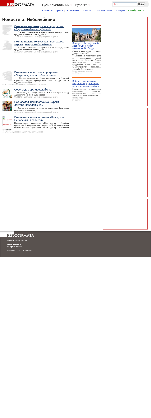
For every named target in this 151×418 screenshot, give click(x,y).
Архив (59, 10)
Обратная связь (14, 244)
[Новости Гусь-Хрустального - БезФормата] (17, 3)
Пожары (120, 10)
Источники (72, 10)
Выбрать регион (14, 247)
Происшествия (103, 10)
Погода (86, 10)
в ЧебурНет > (136, 10)
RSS (30, 250)
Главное (47, 10)
